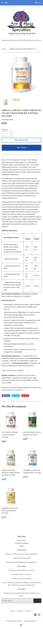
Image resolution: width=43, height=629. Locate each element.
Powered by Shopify (29, 621)
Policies (21, 546)
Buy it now (21, 148)
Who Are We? (21, 540)
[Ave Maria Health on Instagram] (39, 615)
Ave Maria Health (16, 621)
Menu (6, 3)
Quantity (5, 130)
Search (12, 611)
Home (3, 49)
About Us (28, 611)
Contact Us (20, 611)
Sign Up (37, 601)
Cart (39, 3)
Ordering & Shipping (21, 543)
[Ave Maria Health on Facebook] (35, 615)
